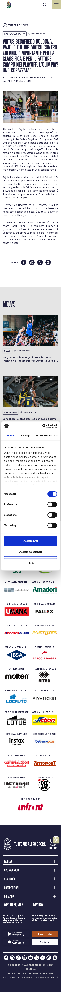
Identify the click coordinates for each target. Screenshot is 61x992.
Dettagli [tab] (25, 435)
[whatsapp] (32, 262)
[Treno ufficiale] (44, 655)
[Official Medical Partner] (16, 655)
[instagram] (12, 957)
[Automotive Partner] (16, 590)
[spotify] (55, 957)
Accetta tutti (30, 540)
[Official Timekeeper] (16, 720)
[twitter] (40, 262)
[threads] (18, 957)
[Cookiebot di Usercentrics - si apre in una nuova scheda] (43, 426)
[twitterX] (36, 957)
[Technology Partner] (44, 633)
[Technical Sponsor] (44, 677)
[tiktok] (42, 957)
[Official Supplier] (16, 742)
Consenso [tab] (10, 435)
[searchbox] (30, 4)
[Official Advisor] (30, 807)
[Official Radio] (44, 785)
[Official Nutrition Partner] (44, 720)
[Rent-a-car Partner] (16, 698)
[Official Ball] (16, 677)
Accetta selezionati (30, 551)
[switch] (52, 504)
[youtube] (30, 957)
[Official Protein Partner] (44, 590)
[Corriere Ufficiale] (44, 742)
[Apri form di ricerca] (44, 4)
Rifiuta (30, 563)
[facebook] (23, 262)
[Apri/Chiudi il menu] (56, 4)
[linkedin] (48, 262)
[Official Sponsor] (16, 612)
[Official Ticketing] (44, 698)
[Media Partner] (16, 763)
